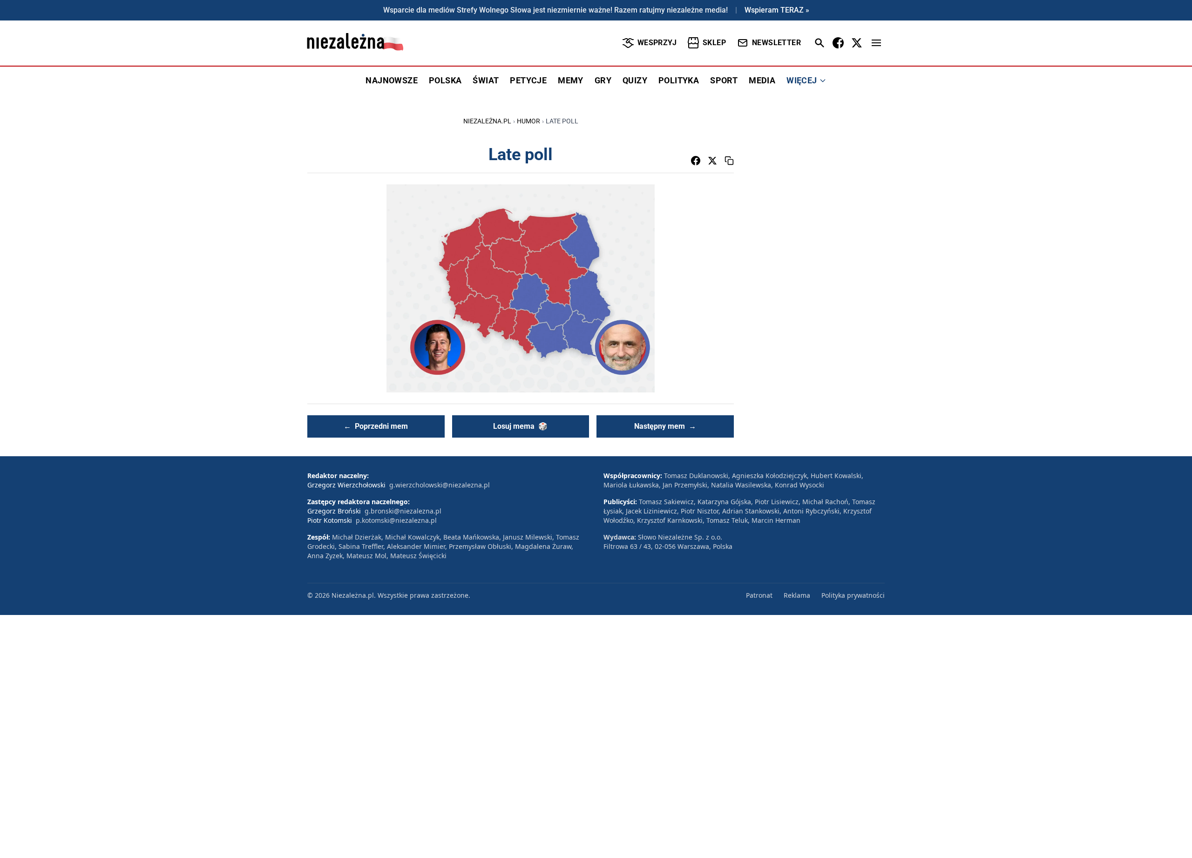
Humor (528, 121)
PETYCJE (528, 80)
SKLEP (714, 42)
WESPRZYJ (657, 42)
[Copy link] (729, 160)
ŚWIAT (486, 80)
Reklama (797, 595)
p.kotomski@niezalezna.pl (396, 520)
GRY (603, 80)
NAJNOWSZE (392, 80)
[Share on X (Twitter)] (712, 160)
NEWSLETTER (776, 42)
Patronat (759, 595)
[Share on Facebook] (695, 160)
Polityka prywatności (853, 595)
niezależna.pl (487, 121)
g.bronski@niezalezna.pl (403, 511)
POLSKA (445, 80)
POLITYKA (678, 80)
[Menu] (876, 43)
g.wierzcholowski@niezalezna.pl (439, 484)
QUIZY (635, 80)
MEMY (570, 80)
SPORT (724, 80)
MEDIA (762, 80)
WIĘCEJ (801, 80)
